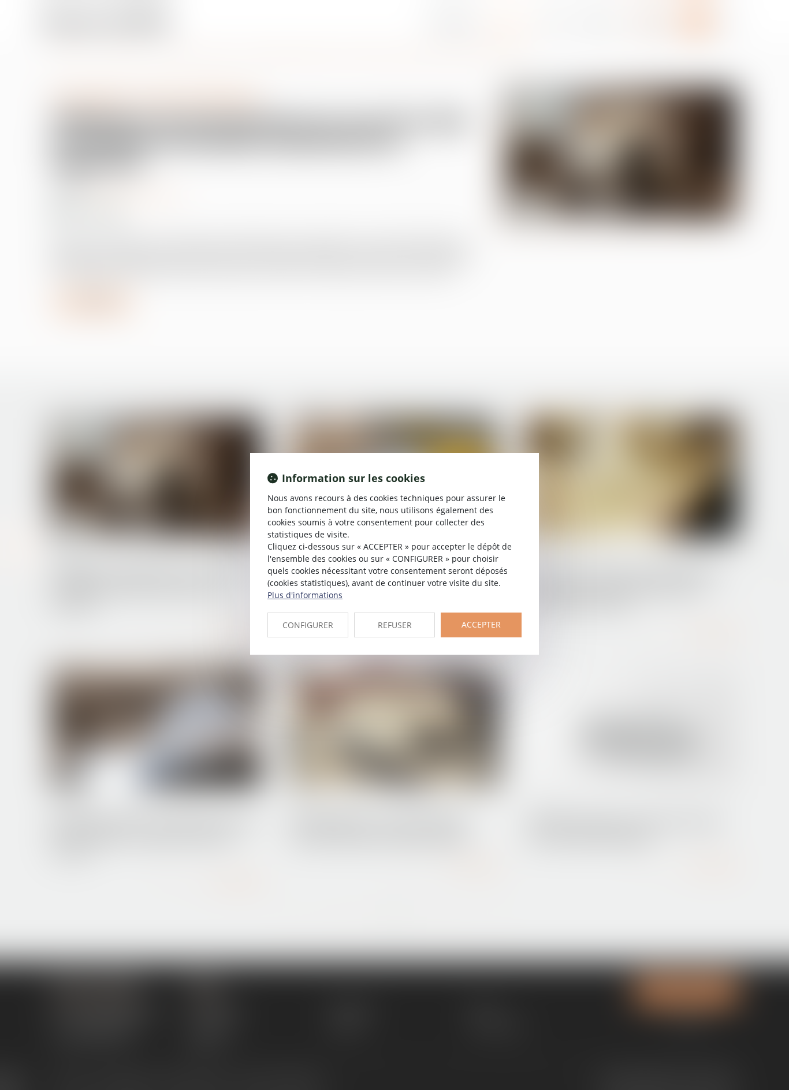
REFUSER (395, 624)
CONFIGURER (307, 624)
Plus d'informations (305, 594)
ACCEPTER (481, 624)
